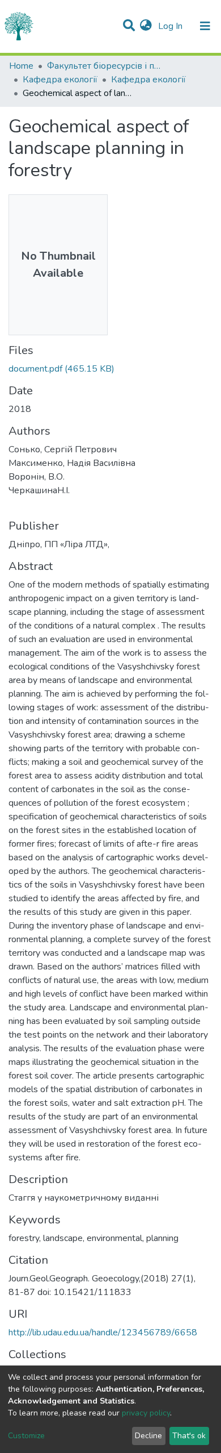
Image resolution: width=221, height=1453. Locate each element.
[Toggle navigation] (205, 26)
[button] (146, 26)
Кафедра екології (60, 79)
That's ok (189, 1435)
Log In (171, 26)
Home (21, 66)
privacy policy (146, 1413)
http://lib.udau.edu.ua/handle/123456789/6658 (102, 1332)
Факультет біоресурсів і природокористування (103, 66)
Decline (148, 1435)
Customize (26, 1435)
